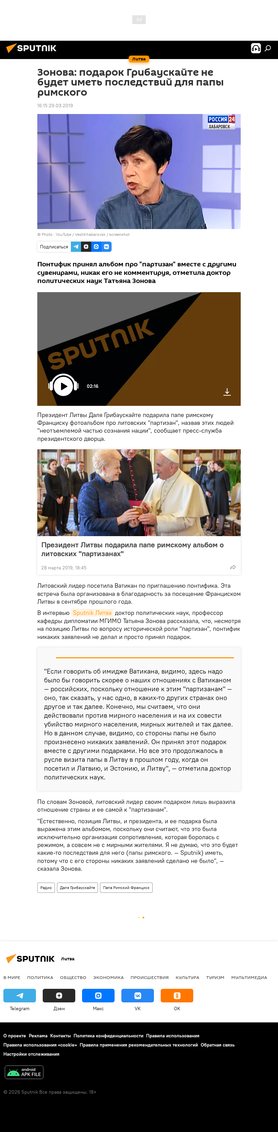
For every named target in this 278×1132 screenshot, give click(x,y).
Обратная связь (218, 1045)
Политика (40, 977)
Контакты (60, 1036)
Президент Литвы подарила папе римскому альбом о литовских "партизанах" (132, 549)
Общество (73, 977)
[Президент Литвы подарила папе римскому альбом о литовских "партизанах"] (139, 492)
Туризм (215, 977)
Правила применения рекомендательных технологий (139, 1045)
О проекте (14, 1036)
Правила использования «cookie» (40, 1045)
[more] (233, 567)
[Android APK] (24, 1073)
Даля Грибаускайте (77, 887)
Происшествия (150, 977)
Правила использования (172, 1036)
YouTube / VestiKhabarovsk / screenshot (93, 234)
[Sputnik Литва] (33, 54)
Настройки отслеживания (31, 1054)
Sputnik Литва (92, 613)
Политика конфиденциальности (108, 1036)
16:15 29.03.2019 (55, 105)
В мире (11, 977)
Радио (46, 887)
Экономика (108, 977)
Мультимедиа (249, 977)
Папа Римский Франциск (126, 887)
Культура (187, 977)
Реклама (38, 1036)
